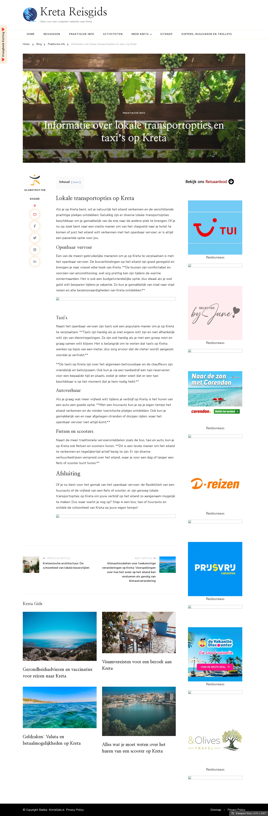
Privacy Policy (75, 810)
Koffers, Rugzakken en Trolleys (207, 34)
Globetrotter (35, 190)
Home (31, 34)
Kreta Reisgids (73, 12)
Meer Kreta (140, 34)
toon (76, 182)
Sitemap (166, 34)
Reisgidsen (52, 34)
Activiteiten (113, 34)
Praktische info (81, 34)
